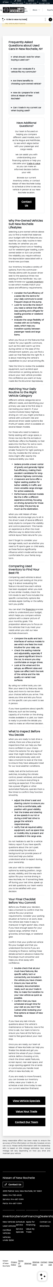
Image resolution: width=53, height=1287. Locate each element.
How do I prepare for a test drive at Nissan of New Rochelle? (25, 95)
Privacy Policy (14, 1263)
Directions (44, 1226)
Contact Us (26, 203)
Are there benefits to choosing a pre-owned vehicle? (26, 82)
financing (30, 609)
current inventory (34, 281)
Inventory (9, 1216)
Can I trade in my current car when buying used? (26, 109)
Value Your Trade (26, 1111)
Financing (33, 1216)
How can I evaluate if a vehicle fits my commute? (23, 70)
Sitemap (27, 1263)
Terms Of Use (20, 1263)
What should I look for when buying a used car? (25, 58)
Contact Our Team (26, 1122)
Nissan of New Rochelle (6, 1263)
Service (21, 1216)
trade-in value (33, 163)
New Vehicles (9, 1221)
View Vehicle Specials (26, 1100)
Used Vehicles (9, 1226)
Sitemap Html (36, 1263)
